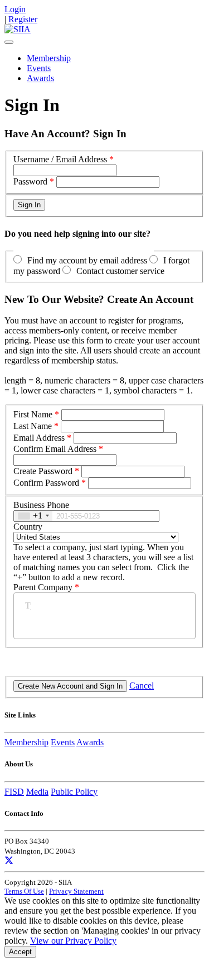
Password (30, 181)
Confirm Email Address (54, 448)
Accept (20, 952)
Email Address (39, 437)
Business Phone (41, 505)
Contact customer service (120, 271)
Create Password (42, 471)
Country (27, 526)
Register (22, 19)
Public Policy (74, 791)
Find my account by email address (87, 260)
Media (37, 791)
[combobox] (33, 516)
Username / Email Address (60, 159)
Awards (40, 78)
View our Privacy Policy (73, 940)
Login (15, 9)
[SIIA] (17, 29)
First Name (32, 414)
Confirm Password (46, 482)
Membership (49, 58)
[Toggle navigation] (8, 42)
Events (39, 68)
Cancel (141, 685)
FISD (14, 791)
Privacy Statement (76, 891)
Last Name (32, 426)
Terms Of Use (24, 891)
